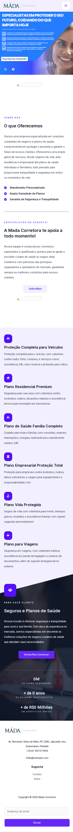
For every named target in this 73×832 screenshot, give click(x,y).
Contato (37, 774)
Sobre (37, 778)
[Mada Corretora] (19, 5)
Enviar (37, 822)
